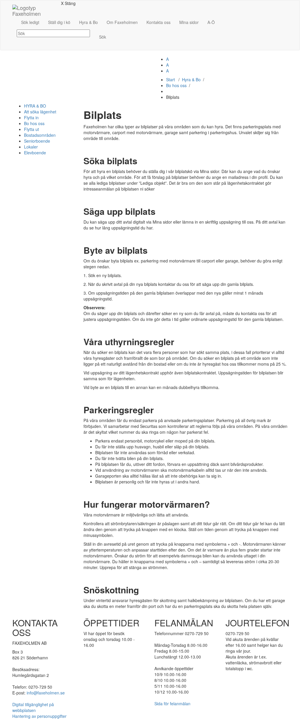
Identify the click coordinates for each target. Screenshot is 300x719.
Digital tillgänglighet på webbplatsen (33, 707)
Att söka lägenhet (40, 112)
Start (170, 79)
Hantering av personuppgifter (39, 716)
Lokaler (31, 147)
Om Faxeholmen (122, 22)
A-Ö (211, 22)
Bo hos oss (176, 85)
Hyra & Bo (88, 22)
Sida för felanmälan (172, 703)
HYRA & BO (35, 106)
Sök (102, 37)
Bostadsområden (40, 135)
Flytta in (31, 117)
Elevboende (35, 152)
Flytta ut (31, 129)
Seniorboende (37, 141)
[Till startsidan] (34, 7)
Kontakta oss (158, 22)
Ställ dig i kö (59, 22)
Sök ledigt (30, 22)
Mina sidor (189, 22)
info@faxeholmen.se (46, 693)
